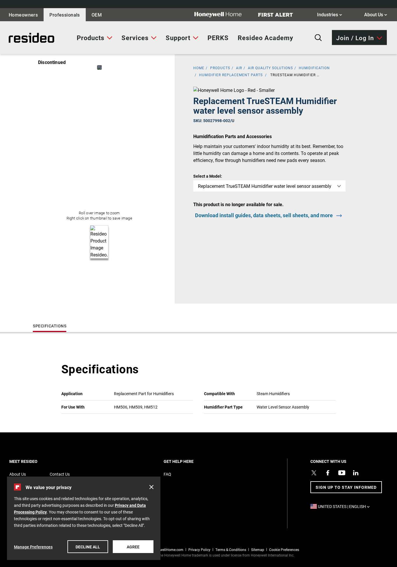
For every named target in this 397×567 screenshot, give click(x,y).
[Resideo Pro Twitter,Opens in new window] (313, 472)
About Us (375, 14)
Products (90, 37)
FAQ (167, 474)
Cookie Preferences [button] (284, 549)
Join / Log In (355, 37)
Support (178, 37)
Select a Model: (207, 176)
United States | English (345, 506)
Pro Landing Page (26, 38)
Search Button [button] (318, 37)
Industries (329, 14)
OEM (97, 15)
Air (239, 67)
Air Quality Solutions (270, 67)
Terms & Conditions (230, 549)
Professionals (64, 15)
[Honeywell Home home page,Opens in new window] (222, 14)
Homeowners (23, 15)
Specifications (49, 326)
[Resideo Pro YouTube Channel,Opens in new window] (341, 472)
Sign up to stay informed (346, 487)
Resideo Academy (265, 37)
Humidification (314, 67)
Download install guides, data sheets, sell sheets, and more (264, 215)
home (198, 67)
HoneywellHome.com (166, 549)
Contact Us (60, 474)
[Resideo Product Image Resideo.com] (99, 67)
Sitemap (257, 549)
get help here (189, 461)
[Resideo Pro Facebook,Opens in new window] (327, 472)
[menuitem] (94, 38)
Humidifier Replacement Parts (231, 74)
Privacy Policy (199, 549)
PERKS (218, 37)
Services (135, 37)
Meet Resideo (33, 461)
